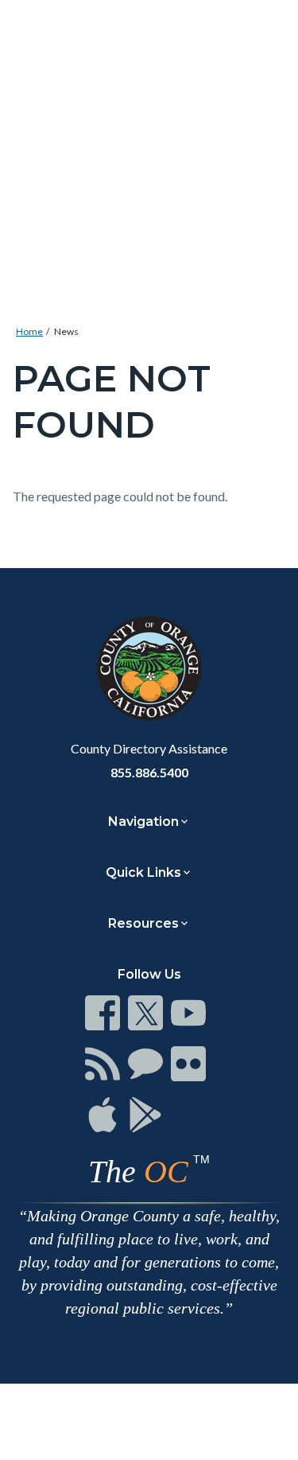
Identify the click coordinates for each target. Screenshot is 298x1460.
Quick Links (143, 872)
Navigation (143, 821)
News (66, 331)
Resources (143, 923)
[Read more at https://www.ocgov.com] (149, 668)
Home (29, 331)
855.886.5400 (149, 772)
